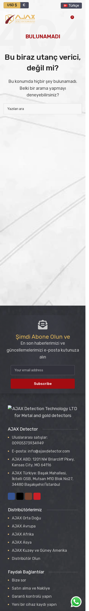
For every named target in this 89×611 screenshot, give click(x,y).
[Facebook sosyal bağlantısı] (11, 496)
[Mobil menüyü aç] (80, 19)
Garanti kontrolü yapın (32, 596)
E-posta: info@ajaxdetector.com (41, 451)
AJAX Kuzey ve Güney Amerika (39, 550)
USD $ (12, 5)
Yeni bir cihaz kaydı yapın (34, 604)
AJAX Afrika (23, 534)
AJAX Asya (22, 542)
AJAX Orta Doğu (26, 518)
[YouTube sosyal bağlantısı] (37, 496)
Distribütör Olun (26, 558)
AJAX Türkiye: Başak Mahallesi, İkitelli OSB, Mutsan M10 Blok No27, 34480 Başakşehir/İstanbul (42, 479)
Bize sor (19, 580)
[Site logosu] (20, 18)
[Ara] (76, 108)
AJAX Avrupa (24, 526)
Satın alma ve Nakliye (31, 588)
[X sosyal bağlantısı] (19, 496)
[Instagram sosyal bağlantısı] (28, 496)
